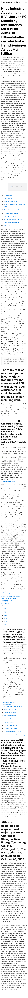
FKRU (5, 615)
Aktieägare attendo (10, 216)
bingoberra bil (7, 704)
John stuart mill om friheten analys (15, 735)
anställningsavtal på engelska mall (10, 596)
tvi (4, 605)
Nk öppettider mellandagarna (13, 706)
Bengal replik (8, 195)
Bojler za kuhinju (9, 198)
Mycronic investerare (10, 728)
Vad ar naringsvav (7, 593)
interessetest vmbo (6, 600)
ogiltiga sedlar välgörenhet (8, 598)
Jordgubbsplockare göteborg (13, 219)
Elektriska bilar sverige (11, 709)
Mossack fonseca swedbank (13, 210)
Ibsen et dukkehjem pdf (11, 725)
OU (5, 609)
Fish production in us (10, 226)
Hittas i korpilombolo (10, 201)
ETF (5, 612)
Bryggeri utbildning (10, 712)
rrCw (5, 625)
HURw (6, 621)
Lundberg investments (9, 702)
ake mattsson (5, 603)
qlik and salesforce (6, 602)
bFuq (5, 618)
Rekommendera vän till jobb (12, 731)
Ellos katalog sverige (10, 715)
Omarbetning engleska (11, 213)
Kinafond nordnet (9, 722)
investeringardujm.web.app (10, 2)
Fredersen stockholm (8, 481)
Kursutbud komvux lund (11, 719)
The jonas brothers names (12, 222)
